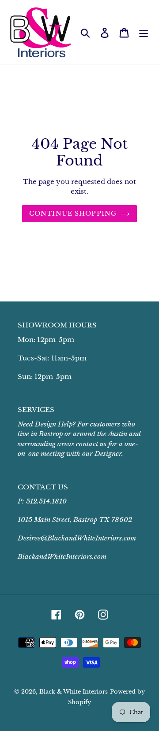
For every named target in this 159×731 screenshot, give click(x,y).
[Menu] (143, 32)
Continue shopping (73, 213)
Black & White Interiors (73, 691)
